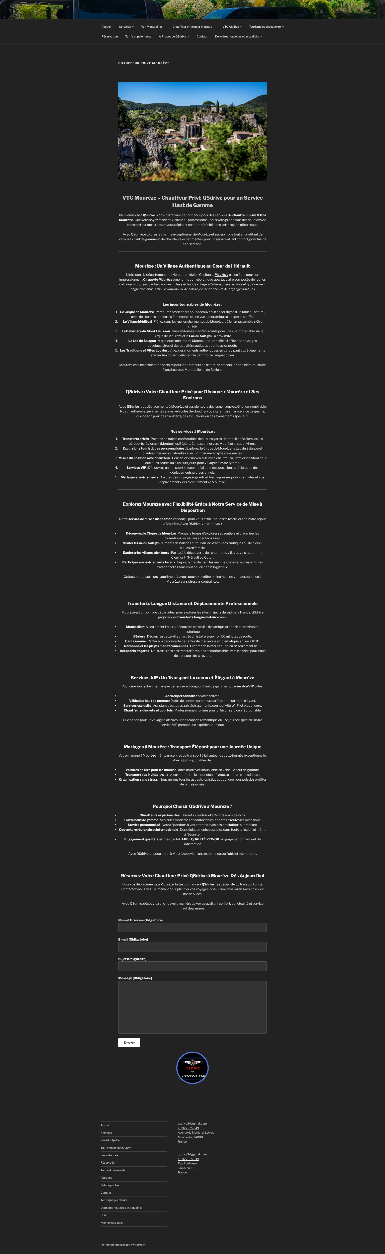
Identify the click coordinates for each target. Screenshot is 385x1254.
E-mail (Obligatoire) (133, 939)
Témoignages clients (114, 1200)
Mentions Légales (112, 1222)
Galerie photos (110, 1185)
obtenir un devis (221, 889)
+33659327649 (188, 1128)
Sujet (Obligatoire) (132, 959)
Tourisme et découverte (265, 26)
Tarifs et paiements (138, 36)
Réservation (109, 36)
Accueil (106, 26)
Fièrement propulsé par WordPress (123, 1244)
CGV (104, 1215)
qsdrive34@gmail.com (192, 1123)
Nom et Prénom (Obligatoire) (140, 920)
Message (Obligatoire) (135, 978)
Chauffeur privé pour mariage (192, 26)
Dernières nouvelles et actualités (237, 36)
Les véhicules (109, 1155)
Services (125, 26)
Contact (202, 36)
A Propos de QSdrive (172, 36)
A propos (106, 1177)
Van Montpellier (151, 26)
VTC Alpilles (231, 26)
